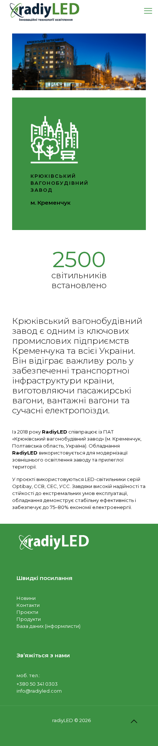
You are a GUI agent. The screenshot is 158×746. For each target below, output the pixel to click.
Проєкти (27, 612)
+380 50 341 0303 (37, 684)
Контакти (28, 605)
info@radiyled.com (39, 691)
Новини (26, 598)
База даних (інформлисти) (48, 626)
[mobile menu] (148, 11)
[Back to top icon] (133, 721)
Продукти (29, 619)
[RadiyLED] (44, 11)
